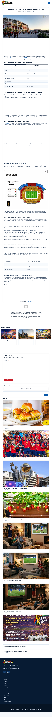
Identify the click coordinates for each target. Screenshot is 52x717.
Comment (6, 360)
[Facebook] (27, 301)
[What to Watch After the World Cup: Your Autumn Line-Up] (26, 444)
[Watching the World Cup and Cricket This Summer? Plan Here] (26, 474)
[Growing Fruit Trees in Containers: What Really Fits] (26, 505)
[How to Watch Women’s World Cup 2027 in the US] (26, 597)
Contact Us (38, 709)
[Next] (49, 337)
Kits (4, 699)
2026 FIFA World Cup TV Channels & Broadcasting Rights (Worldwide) (17, 641)
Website (36, 374)
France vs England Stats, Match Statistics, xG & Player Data (15, 646)
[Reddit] (30, 301)
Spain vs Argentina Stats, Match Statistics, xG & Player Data (15, 651)
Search (5, 393)
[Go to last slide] (3, 337)
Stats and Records (7, 701)
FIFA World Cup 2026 (8, 59)
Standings (6, 679)
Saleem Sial (23, 11)
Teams (4, 672)
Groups (5, 681)
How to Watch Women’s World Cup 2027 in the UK (13, 580)
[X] (32, 301)
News (8, 672)
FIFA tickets (6, 123)
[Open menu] (49, 3)
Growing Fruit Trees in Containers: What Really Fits (13, 519)
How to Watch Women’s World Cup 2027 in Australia (14, 549)
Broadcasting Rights (7, 693)
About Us (13, 709)
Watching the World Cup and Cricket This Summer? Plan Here (15, 488)
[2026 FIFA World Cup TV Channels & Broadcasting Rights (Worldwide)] (26, 628)
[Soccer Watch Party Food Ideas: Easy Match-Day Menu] (26, 413)
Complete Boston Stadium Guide (25, 340)
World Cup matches (12, 57)
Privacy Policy (18, 709)
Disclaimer (24, 709)
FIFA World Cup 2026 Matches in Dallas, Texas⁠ (8, 340)
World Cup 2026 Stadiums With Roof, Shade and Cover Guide (42, 340)
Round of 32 (24, 57)
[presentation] (8, 334)
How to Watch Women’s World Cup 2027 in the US (13, 611)
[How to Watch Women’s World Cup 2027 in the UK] (26, 566)
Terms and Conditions (31, 709)
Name (5, 374)
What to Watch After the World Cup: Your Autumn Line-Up (15, 457)
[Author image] (19, 11)
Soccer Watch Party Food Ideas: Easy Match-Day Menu (14, 427)
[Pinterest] (28, 301)
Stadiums (5, 685)
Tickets (5, 683)
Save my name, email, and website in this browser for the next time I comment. (18, 376)
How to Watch (6, 695)
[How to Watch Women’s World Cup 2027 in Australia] (26, 536)
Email (20, 374)
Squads (5, 697)
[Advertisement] (26, 48)
